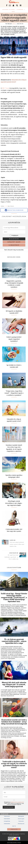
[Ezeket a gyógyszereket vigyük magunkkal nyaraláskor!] (14, 326)
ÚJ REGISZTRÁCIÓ (14, 245)
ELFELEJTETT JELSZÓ (14, 242)
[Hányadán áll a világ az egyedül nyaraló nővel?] (14, 408)
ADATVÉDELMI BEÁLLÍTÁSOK (14, 842)
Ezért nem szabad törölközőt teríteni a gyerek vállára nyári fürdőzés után (17, 544)
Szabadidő (20, 9)
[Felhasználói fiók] (13, 5)
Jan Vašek (6, 206)
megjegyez (15, 235)
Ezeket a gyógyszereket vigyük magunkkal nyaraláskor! (13, 339)
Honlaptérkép (7, 821)
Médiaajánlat (21, 816)
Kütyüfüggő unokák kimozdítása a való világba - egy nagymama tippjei (14, 503)
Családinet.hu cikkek (8, 9)
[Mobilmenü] (20, 5)
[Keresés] (17, 5)
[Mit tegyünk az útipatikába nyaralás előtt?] (14, 300)
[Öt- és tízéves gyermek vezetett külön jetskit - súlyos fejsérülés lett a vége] (14, 627)
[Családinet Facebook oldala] (6, 5)
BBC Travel (5, 88)
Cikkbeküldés (7, 823)
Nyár (13, 11)
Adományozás (21, 823)
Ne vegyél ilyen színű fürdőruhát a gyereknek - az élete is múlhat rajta (11, 557)
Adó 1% (14, 826)
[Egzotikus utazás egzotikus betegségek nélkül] (14, 464)
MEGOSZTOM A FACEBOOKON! (15, 210)
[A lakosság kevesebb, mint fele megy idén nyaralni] (14, 518)
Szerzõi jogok (21, 818)
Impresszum (7, 816)
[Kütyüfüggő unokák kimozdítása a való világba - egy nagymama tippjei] (14, 490)
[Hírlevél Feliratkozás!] (9, 5)
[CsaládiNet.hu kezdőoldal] (14, 2)
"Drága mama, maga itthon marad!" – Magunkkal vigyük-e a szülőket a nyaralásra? (14, 393)
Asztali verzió (4, 814)
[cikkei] (14, 23)
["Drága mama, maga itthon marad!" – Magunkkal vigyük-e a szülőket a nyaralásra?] (14, 380)
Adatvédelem (7, 818)
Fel (26, 814)
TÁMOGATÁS (14, 829)
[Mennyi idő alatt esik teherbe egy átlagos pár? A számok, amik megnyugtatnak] (14, 670)
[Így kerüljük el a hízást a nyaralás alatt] (14, 354)
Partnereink (21, 821)
